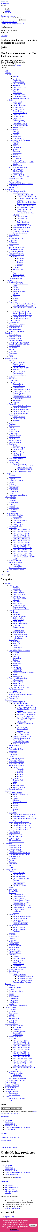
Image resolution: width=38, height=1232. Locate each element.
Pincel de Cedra (18, 373)
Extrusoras (16, 145)
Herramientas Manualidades (18, 495)
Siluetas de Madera (15, 329)
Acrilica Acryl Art (14, 426)
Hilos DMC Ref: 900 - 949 (21, 544)
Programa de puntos (11, 1174)
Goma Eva (8, 333)
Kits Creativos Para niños (21, 176)
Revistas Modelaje (15, 182)
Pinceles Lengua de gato (21, 367)
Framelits (20, 264)
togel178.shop (9, 1217)
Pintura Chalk (13, 415)
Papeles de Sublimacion (16, 331)
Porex (11, 355)
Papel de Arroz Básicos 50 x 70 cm (24, 304)
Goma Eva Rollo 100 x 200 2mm (19, 344)
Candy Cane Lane (23, 222)
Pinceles (11, 360)
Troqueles (20, 262)
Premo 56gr (16, 104)
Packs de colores (18, 120)
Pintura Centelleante (19, 457)
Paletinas (16, 369)
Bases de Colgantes (15, 477)
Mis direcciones (10, 1189)
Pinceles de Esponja (19, 375)
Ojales (11, 1100)
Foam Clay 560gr (18, 175)
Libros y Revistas (10, 497)
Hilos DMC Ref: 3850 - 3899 (22, 555)
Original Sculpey (18, 116)
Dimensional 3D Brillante (25, 466)
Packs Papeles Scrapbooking (22, 227)
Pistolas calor (13, 353)
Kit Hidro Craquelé (19, 448)
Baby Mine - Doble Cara (25, 195)
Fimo (10, 74)
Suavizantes (17, 156)
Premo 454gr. (17, 111)
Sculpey (11, 100)
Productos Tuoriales (11, 1091)
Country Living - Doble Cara (26, 196)
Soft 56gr (16, 76)
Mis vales (8, 1193)
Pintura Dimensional (19, 464)
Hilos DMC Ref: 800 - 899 (21, 542)
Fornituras (12, 475)
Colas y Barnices (14, 322)
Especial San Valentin (12, 1084)
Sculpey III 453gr (18, 109)
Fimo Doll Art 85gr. (19, 84)
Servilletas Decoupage (16, 282)
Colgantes (12, 478)
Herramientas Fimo (19, 94)
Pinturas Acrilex (14, 462)
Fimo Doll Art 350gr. (19, 87)
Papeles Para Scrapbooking (17, 191)
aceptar (33, 1225)
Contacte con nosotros (8, 16)
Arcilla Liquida (14, 431)
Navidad (15, 293)
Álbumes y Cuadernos (16, 249)
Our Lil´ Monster (22, 216)
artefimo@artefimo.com (12, 1208)
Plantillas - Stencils (15, 435)
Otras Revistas (13, 509)
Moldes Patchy (17, 165)
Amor (15, 300)
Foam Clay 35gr (18, 173)
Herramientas (17, 136)
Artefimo (18, 1178)
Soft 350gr (16, 85)
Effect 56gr (16, 78)
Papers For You (18, 229)
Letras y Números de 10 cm (22, 317)
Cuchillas (16, 142)
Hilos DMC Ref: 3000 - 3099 (22, 548)
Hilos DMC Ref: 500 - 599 (21, 537)
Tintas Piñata (13, 378)
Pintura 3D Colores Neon (21, 409)
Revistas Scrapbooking (16, 247)
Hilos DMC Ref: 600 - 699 (21, 539)
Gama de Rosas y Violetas (21, 389)
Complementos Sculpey (20, 125)
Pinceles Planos (18, 364)
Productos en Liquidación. (17, 1098)
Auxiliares (16, 420)
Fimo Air (16, 89)
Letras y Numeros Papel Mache (19, 311)
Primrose (20, 220)
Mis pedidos (9, 1185)
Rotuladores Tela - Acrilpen (22, 471)
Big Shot (20, 260)
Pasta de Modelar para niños (18, 167)
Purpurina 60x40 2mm (16, 340)
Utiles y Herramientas (20, 520)
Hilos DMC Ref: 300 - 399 (21, 533)
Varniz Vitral (17, 451)
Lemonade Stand (22, 218)
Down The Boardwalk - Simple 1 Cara (24, 210)
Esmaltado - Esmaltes (16, 515)
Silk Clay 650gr (18, 171)
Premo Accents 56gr (19, 105)
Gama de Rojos (18, 384)
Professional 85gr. (18, 82)
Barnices (16, 402)
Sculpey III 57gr (18, 102)
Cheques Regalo (10, 1089)
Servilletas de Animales (20, 284)
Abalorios (8, 473)
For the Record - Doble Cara (26, 207)
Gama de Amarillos (19, 386)
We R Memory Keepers (20, 193)
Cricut (15, 271)
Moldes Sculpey (18, 127)
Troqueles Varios (18, 275)
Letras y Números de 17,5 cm (22, 315)
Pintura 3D (12, 404)
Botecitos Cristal (14, 486)
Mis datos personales (11, 1191)
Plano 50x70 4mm (15, 338)
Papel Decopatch (14, 320)
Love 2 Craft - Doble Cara (25, 205)
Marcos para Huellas (15, 526)
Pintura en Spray (14, 437)
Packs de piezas (18, 524)
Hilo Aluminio (13, 491)
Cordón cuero (13, 489)
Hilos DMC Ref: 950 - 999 (21, 546)
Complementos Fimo (19, 96)
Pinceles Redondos (19, 362)
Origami (11, 504)
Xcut (14, 273)
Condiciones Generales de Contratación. (18, 1127)
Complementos (14, 185)
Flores (15, 286)
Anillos (11, 484)
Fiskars (11, 246)
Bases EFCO (17, 519)
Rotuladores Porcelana (16, 458)
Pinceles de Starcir (19, 371)
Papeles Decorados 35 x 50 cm (23, 306)
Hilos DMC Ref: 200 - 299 (21, 531)
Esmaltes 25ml (17, 522)
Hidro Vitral (17, 455)
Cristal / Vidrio (13, 380)
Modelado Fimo (14, 508)
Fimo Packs (16, 91)
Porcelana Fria (13, 187)
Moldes (15, 155)
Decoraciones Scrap (15, 278)
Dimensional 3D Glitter (24, 468)
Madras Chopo (17, 566)
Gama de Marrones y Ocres (22, 395)
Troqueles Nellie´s (19, 276)
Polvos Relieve (14, 235)
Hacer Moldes (17, 158)
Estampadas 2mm (14, 346)
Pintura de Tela (14, 438)
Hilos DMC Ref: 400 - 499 (21, 535)
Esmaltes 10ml (17, 517)
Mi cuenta (4, 1181)
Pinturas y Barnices (11, 358)
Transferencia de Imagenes (17, 568)
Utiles (11, 357)
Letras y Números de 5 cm (21, 318)
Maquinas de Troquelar (16, 255)
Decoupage (8, 280)
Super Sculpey (17, 118)
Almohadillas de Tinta (16, 238)
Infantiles (16, 289)
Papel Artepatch (14, 327)
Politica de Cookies (11, 1125)
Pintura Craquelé (18, 453)
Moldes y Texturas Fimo (21, 98)
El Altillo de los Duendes (21, 231)
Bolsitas (11, 493)
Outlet (4, 575)
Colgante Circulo (14, 1095)
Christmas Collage (23, 224)
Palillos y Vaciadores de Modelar (23, 162)
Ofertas (7, 571)
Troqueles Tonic (18, 269)
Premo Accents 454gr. (20, 113)
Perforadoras (13, 242)
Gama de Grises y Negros (21, 391)
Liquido (15, 134)
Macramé (12, 506)
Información (5, 1117)
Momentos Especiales (20, 291)
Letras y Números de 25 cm (22, 313)
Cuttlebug (16, 267)
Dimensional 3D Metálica (25, 469)
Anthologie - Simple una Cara (26, 204)
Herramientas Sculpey (20, 124)
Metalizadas (17, 400)
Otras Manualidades (11, 513)
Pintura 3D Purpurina (20, 408)
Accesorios (20, 258)
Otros (15, 296)
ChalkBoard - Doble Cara (25, 213)
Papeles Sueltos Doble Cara (22, 226)
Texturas (15, 149)
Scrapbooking (9, 189)
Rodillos (15, 144)
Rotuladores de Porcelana (17, 569)
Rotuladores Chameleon (16, 253)
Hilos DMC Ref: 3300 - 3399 (22, 549)
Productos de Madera (15, 562)
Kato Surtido (17, 138)
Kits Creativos (17, 93)
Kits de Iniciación (10, 1087)
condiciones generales (12, 1113)
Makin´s (15, 164)
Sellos (11, 236)
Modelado (8, 73)
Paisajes (15, 287)
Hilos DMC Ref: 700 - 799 (21, 540)
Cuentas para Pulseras (16, 480)
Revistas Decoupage (15, 326)
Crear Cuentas (17, 160)
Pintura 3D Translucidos (20, 411)
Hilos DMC (13, 528)
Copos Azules (13, 1093)
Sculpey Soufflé (18, 107)
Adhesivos (12, 351)
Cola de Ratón (13, 488)
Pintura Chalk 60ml (19, 417)
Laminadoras (17, 147)
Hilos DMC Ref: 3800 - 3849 (22, 553)
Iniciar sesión (5, 4)
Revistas (11, 349)
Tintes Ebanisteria (14, 460)
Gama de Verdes (18, 398)
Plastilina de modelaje (16, 178)
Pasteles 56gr (17, 80)
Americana (12, 382)
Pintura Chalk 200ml (19, 418)
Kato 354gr (16, 133)
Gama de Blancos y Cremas (22, 397)
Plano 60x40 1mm (15, 337)
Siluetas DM (17, 564)
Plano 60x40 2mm (15, 335)
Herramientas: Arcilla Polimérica (19, 140)
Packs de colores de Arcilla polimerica (21, 184)
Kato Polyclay (13, 129)
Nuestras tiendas (10, 1129)
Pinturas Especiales (15, 440)
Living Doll (16, 114)
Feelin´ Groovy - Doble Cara (26, 202)
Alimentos (16, 295)
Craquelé (12, 422)
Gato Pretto (12, 444)
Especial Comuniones (20, 233)
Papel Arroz (13, 302)
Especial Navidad (10, 1082)
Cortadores (16, 151)
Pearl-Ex (11, 377)
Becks (15, 180)
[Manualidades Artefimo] (9, 22)
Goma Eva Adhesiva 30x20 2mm (19, 342)
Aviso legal (8, 1120)
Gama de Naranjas (19, 393)
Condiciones (9, 1122)
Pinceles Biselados (19, 366)
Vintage (15, 298)
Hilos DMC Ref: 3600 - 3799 (22, 551)
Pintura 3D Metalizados (20, 413)
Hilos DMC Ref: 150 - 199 (21, 529)
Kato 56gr (16, 131)
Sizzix (15, 256)
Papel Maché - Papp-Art (16, 324)
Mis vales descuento (11, 1187)
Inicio (7, 71)
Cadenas (11, 482)
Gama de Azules (18, 387)
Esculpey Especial (19, 122)
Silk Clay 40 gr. (18, 169)
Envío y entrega (10, 1124)
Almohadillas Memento (16, 251)
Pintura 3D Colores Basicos (22, 406)
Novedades (4, 1133)
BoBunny (16, 215)
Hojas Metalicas (14, 433)
